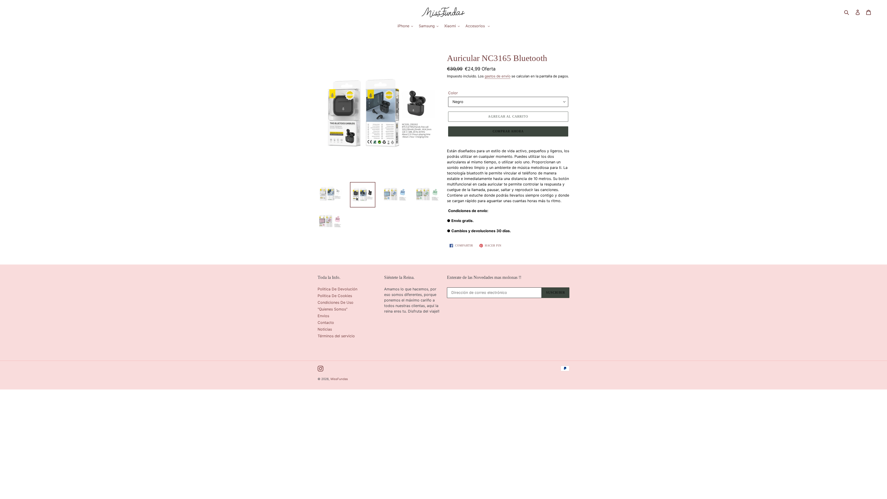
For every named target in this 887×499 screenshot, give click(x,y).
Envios (323, 315)
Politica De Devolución (337, 289)
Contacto (326, 322)
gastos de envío (497, 76)
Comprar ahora (508, 131)
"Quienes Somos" (332, 309)
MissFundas (339, 379)
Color (453, 93)
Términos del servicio (336, 336)
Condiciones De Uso (335, 302)
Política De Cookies (335, 295)
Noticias (325, 329)
